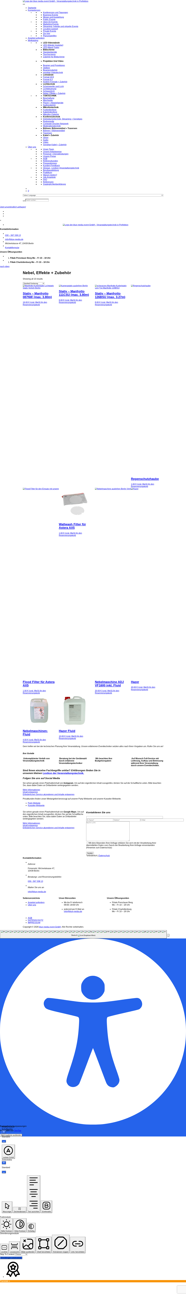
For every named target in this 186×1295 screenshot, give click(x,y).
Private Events (49, 31)
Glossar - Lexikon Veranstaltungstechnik (61, 168)
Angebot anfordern (36, 38)
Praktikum (47, 172)
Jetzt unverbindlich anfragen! (13, 207)
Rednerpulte (48, 121)
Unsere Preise (49, 156)
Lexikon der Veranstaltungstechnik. (63, 773)
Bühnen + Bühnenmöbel (54, 131)
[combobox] (83, 934)
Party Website (34, 803)
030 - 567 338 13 (35, 881)
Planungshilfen (50, 36)
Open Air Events (50, 22)
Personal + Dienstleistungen (55, 154)
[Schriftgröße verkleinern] (4, 1141)
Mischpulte (48, 100)
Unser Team (48, 149)
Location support (50, 29)
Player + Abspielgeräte (53, 103)
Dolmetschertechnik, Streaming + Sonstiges (62, 119)
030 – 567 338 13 (13, 235)
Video (45, 142)
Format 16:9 (48, 77)
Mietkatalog (33, 40)
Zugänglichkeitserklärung (54, 184)
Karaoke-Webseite (36, 805)
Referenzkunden (50, 161)
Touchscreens (49, 54)
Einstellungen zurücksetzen (11, 1258)
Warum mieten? (50, 175)
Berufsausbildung (51, 170)
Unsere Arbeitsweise (52, 152)
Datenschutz (104, 856)
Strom (45, 137)
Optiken (46, 68)
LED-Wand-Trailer (51, 47)
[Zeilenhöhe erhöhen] (4, 1162)
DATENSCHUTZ (35, 920)
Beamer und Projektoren (54, 65)
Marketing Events (51, 24)
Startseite (32, 8)
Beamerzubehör (50, 70)
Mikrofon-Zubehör (51, 114)
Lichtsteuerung (49, 89)
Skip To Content (7, 1254)
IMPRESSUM (34, 922)
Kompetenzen (34, 10)
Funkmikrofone (49, 110)
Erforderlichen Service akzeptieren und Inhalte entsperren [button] (48, 794)
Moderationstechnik (52, 126)
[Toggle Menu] (24, 4)
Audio (45, 140)
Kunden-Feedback (51, 165)
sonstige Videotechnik (53, 72)
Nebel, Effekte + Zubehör (54, 93)
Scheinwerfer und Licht (53, 86)
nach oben (4, 266)
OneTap (17, 1131)
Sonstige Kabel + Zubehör (55, 145)
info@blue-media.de (14, 239)
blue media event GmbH (50, 927)
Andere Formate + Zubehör (55, 82)
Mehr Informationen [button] (31, 790)
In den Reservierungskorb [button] (35, 303)
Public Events (49, 19)
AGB (45, 159)
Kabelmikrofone (50, 112)
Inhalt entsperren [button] (30, 792)
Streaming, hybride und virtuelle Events (60, 26)
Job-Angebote (49, 177)
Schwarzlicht (49, 91)
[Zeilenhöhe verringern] (4, 1172)
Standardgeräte (50, 52)
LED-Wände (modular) (53, 45)
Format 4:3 (48, 79)
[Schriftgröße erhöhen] (4, 1132)
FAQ (45, 179)
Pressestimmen (50, 163)
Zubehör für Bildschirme (54, 57)
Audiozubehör (49, 105)
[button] (168, 935)
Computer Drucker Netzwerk (55, 124)
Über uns (32, 147)
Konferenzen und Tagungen (55, 12)
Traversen (47, 133)
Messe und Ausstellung (53, 17)
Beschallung (48, 98)
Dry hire (46, 33)
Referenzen (48, 182)
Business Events (50, 15)
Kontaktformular (12, 248)
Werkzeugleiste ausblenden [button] (11, 1135)
